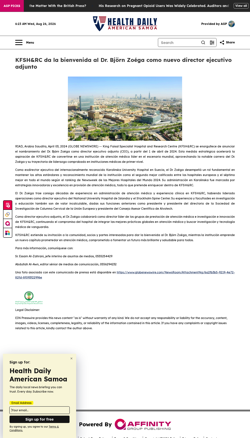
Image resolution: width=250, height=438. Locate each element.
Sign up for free (39, 419)
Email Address (21, 403)
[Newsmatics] (7, 232)
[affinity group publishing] (7, 223)
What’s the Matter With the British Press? (51, 6)
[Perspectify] (7, 214)
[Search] (203, 42)
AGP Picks (12, 6)
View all (241, 6)
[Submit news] (7, 205)
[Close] (71, 358)
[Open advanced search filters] (212, 42)
